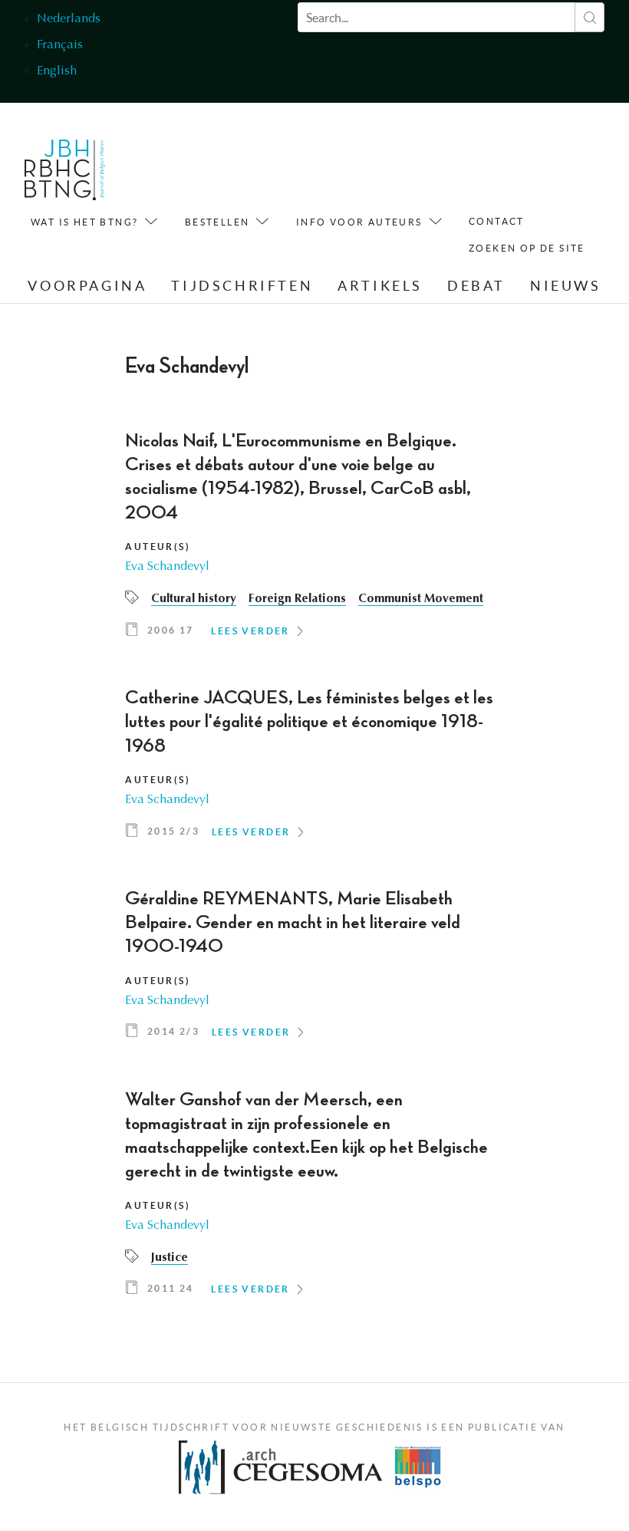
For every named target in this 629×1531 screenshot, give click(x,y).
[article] (314, 540)
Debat (476, 286)
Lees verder (250, 631)
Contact (497, 221)
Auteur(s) (157, 546)
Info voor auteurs (359, 222)
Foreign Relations (297, 599)
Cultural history (193, 599)
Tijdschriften (242, 286)
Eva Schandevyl (167, 567)
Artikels (380, 286)
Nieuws (565, 286)
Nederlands (68, 19)
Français (60, 45)
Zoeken (589, 17)
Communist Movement (420, 599)
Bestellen (217, 222)
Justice (169, 1258)
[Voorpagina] (65, 174)
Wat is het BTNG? (84, 222)
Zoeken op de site (527, 248)
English (57, 71)
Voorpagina (87, 286)
